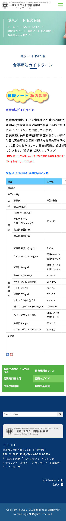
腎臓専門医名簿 (12, 378)
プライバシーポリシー (17, 463)
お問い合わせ (12, 459)
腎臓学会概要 (42, 386)
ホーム (11, 26)
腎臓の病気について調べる (16, 370)
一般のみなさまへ (30, 26)
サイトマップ (12, 467)
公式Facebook (50, 480)
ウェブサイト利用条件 (47, 463)
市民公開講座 (11, 386)
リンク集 (49, 459)
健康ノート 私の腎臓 (39, 31)
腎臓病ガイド (15, 31)
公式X (56, 484)
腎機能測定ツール (45, 370)
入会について (32, 459)
